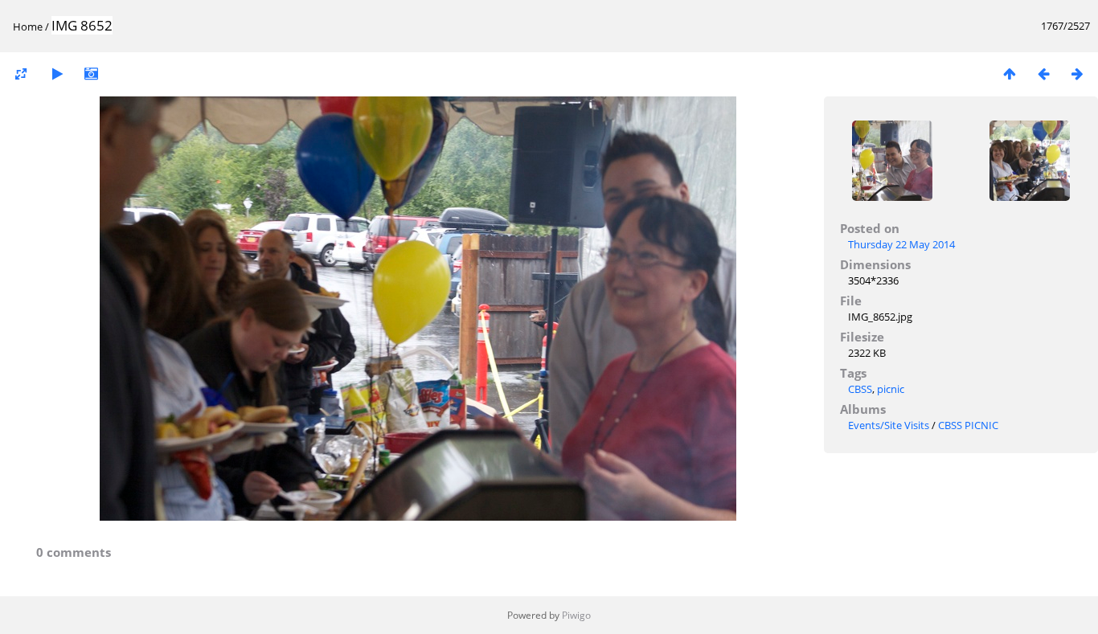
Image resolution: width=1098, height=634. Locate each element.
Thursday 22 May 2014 (901, 244)
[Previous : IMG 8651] (1043, 73)
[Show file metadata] (91, 73)
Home (28, 26)
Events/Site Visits (888, 425)
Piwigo (576, 615)
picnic (890, 389)
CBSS (860, 389)
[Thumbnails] (1009, 73)
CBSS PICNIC (968, 425)
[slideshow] (57, 73)
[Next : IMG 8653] (1077, 73)
